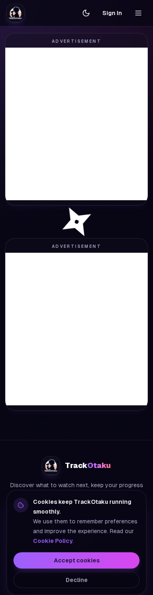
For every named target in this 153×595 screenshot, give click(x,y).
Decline (77, 580)
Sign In (112, 13)
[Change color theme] (86, 13)
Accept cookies (77, 560)
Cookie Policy (53, 541)
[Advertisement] (76, 124)
